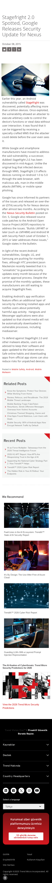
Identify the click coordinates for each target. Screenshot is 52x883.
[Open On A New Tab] (21, 790)
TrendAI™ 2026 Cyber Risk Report (23, 467)
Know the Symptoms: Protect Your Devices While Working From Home (25, 392)
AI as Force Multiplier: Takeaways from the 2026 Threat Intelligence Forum (25, 449)
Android (30, 369)
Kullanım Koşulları (36, 859)
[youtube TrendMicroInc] (37, 790)
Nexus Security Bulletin (21, 213)
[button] (23, 806)
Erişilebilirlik (9, 859)
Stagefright (32, 102)
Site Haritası (9, 865)
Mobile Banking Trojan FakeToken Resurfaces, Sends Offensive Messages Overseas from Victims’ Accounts (24, 407)
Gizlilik (6, 854)
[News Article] (4, 49)
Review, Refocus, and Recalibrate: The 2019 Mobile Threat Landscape (27, 398)
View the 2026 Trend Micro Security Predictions (21, 705)
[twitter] (14, 49)
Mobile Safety (18, 369)
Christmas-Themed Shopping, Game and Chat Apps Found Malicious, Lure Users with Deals (26, 416)
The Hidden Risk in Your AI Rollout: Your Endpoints (24, 472)
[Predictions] (26, 685)
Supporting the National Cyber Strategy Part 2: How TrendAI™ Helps (26, 462)
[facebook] (9, 49)
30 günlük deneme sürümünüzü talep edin (23, 835)
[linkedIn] (19, 49)
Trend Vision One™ (15, 730)
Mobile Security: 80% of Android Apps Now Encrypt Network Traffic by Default (25, 424)
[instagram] (29, 790)
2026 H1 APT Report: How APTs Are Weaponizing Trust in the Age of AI (22, 455)
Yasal (29, 854)
